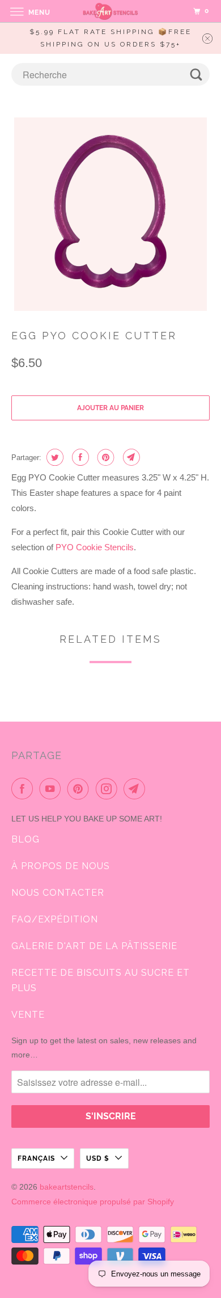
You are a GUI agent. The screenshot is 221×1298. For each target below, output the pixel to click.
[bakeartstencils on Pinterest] (80, 788)
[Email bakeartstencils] (137, 788)
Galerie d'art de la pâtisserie (94, 946)
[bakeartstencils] (111, 11)
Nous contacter (57, 892)
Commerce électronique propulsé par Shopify (92, 1201)
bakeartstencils (67, 1186)
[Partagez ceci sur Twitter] (53, 457)
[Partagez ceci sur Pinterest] (104, 457)
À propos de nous (60, 866)
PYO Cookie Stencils (95, 547)
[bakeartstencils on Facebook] (24, 788)
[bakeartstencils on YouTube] (52, 788)
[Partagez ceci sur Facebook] (79, 457)
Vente (28, 1014)
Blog (25, 839)
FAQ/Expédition (54, 919)
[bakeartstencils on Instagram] (109, 788)
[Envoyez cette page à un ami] (130, 457)
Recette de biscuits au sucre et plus (100, 980)
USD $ (97, 1158)
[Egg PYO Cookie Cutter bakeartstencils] (110, 214)
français (36, 1158)
